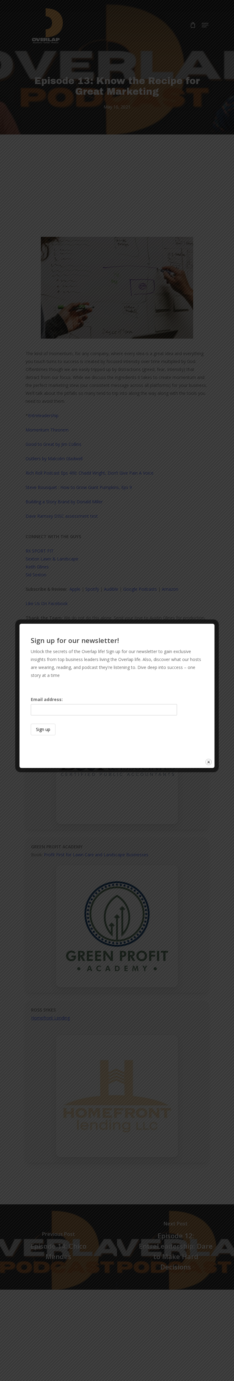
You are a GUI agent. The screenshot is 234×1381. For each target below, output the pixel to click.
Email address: (47, 699)
